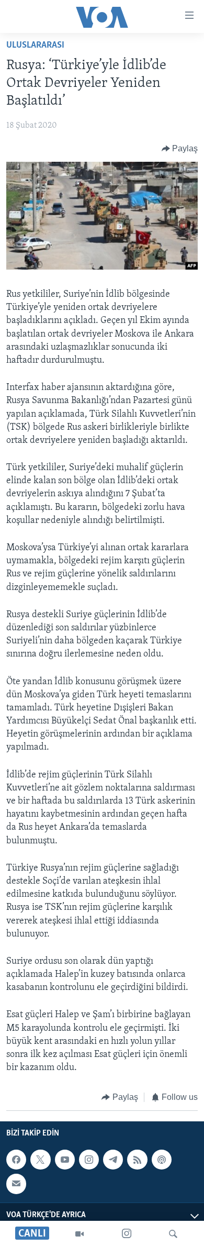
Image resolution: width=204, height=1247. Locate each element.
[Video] (79, 1234)
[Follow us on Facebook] (16, 1160)
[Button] (180, 148)
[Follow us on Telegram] (113, 1160)
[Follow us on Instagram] (89, 1160)
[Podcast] (162, 1160)
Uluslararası (35, 45)
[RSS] (137, 1160)
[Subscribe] (16, 1184)
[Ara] (173, 1234)
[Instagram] (126, 1234)
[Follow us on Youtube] (65, 1160)
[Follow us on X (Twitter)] (40, 1160)
